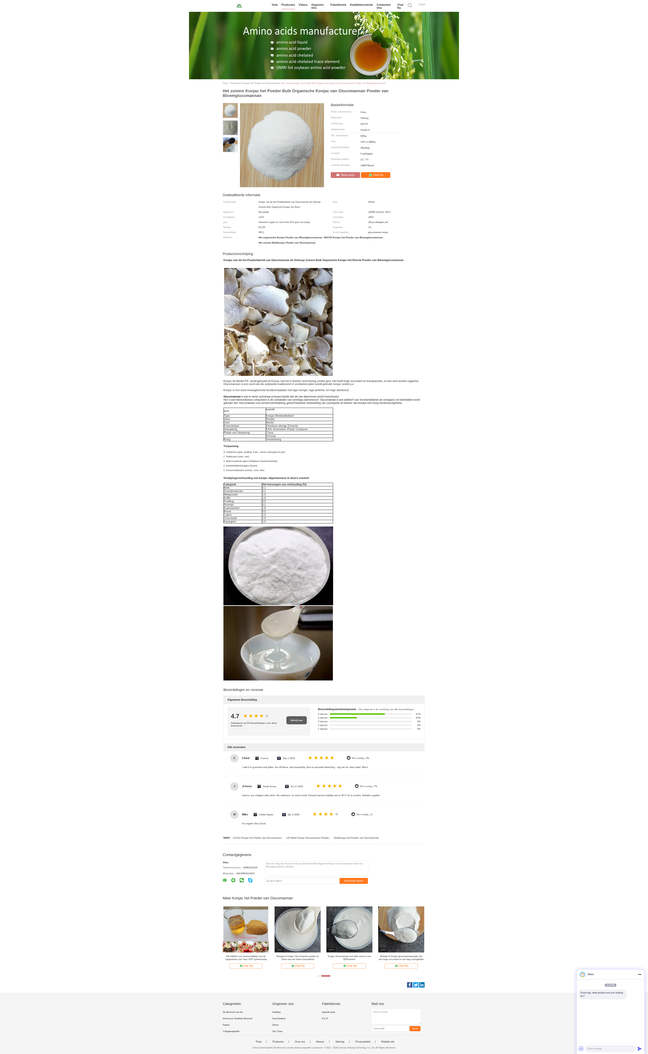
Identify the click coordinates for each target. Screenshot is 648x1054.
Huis (275, 4)
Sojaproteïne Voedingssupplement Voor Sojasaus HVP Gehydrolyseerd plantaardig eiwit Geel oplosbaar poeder (401, 958)
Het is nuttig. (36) (360, 758)
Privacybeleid (362, 1042)
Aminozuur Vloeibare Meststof (237, 1018)
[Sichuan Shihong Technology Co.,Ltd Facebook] (409, 985)
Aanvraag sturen (354, 880)
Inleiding (276, 1012)
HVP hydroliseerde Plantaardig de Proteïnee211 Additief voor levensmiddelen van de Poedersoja (246, 958)
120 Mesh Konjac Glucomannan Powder (307, 837)
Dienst (275, 1025)
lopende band (328, 1012)
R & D (325, 1018)
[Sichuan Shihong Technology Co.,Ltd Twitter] (415, 985)
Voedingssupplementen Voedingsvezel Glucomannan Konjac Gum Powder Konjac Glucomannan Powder (349, 958)
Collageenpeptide (231, 1031)
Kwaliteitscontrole (361, 4)
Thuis (258, 1042)
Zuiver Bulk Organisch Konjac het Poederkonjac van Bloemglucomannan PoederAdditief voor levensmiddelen (297, 958)
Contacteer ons (384, 6)
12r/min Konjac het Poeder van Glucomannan (257, 837)
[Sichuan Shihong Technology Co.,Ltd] (239, 5)
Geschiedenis (279, 1018)
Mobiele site (387, 1042)
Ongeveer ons (317, 6)
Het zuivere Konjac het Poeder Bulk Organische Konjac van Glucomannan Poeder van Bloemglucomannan (333, 83)
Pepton (226, 1025)
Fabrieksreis (338, 4)
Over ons (300, 1042)
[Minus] (640, 974)
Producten (288, 4)
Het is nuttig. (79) (368, 786)
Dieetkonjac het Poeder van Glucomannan (356, 837)
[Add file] (581, 1048)
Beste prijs (347, 175)
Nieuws (320, 1042)
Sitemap (339, 1042)
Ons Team (277, 1031)
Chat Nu (400, 6)
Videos (303, 4)
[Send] (639, 1048)
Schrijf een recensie (296, 721)
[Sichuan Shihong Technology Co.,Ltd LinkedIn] (422, 985)
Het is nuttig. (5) (365, 814)
